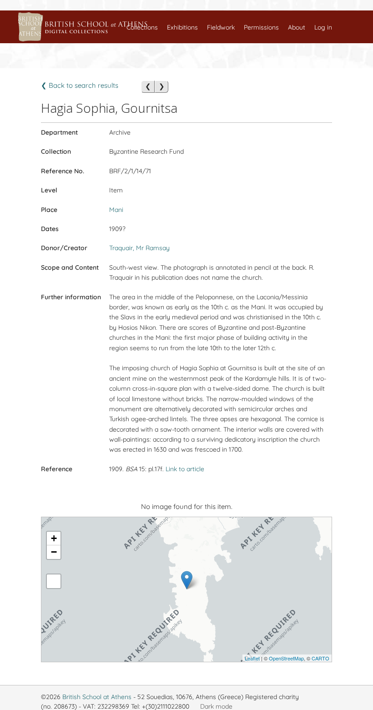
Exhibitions (182, 27)
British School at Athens (96, 697)
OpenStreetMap (286, 658)
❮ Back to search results (79, 85)
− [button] (54, 552)
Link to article (185, 469)
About (296, 27)
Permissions (261, 27)
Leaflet (252, 658)
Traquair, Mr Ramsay (139, 248)
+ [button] (54, 538)
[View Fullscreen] (53, 581)
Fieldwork (221, 27)
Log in (323, 27)
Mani (116, 210)
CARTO (320, 658)
